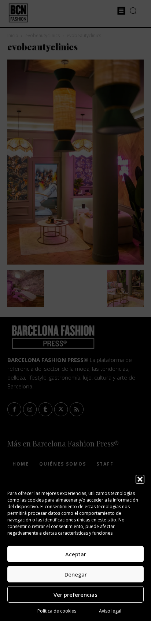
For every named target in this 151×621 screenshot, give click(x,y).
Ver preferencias (75, 594)
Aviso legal (110, 611)
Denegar (76, 574)
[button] (140, 479)
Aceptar (75, 554)
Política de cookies (56, 611)
